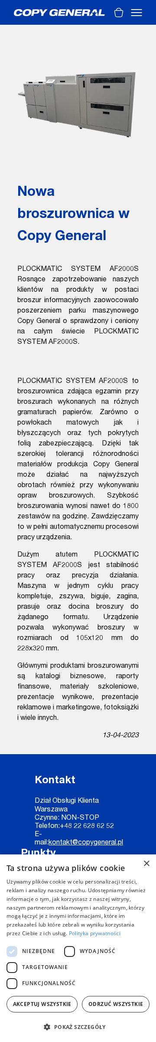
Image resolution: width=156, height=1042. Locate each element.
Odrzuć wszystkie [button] (115, 1004)
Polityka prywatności (94, 933)
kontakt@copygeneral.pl (86, 843)
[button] (78, 1027)
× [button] (146, 864)
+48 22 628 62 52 (87, 826)
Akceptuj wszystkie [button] (42, 1004)
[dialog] (78, 948)
